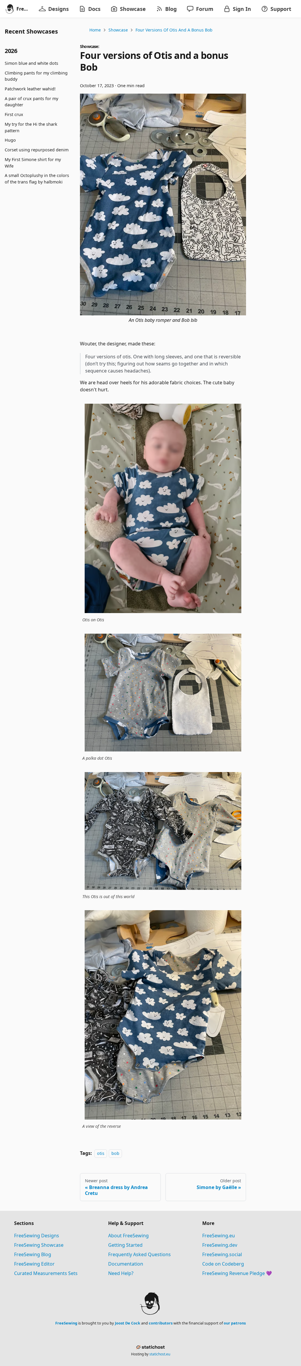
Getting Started (125, 1245)
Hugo (10, 140)
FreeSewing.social (222, 1254)
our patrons (235, 1323)
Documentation (125, 1264)
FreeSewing (66, 1323)
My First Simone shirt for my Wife (33, 163)
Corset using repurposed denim (36, 150)
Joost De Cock (127, 1323)
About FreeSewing (128, 1235)
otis (100, 1153)
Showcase (118, 30)
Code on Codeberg (223, 1264)
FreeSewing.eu (218, 1235)
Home (95, 30)
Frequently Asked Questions (139, 1254)
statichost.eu (159, 1354)
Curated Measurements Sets (46, 1273)
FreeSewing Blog (32, 1254)
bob (115, 1153)
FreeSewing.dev (219, 1245)
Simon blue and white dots (31, 63)
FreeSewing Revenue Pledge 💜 (237, 1273)
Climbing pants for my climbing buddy (36, 76)
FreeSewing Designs (36, 1235)
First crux (14, 114)
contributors (161, 1323)
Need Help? (120, 1273)
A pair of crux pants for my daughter (31, 102)
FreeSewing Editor (34, 1264)
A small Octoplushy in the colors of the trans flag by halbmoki (37, 179)
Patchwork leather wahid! (30, 89)
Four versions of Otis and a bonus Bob (174, 30)
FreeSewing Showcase (38, 1245)
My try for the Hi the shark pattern (31, 127)
